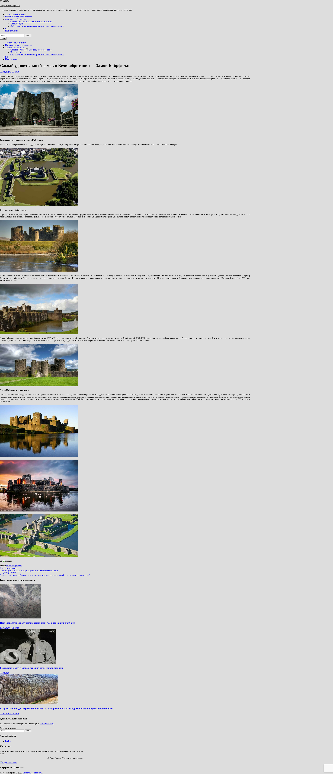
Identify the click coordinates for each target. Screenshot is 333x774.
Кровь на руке (16, 24)
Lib (6, 28)
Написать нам (11, 31)
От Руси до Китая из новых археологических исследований (37, 26)
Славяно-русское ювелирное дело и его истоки (31, 21)
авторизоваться (46, 724)
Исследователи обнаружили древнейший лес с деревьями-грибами (37, 622)
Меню (3, 38)
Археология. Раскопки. (15, 19)
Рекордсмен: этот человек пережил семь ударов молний (31, 667)
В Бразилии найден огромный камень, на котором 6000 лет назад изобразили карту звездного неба (56, 708)
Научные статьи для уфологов (18, 17)
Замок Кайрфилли (14, 566)
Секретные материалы (10, 5)
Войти (8, 741)
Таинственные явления (15, 14)
